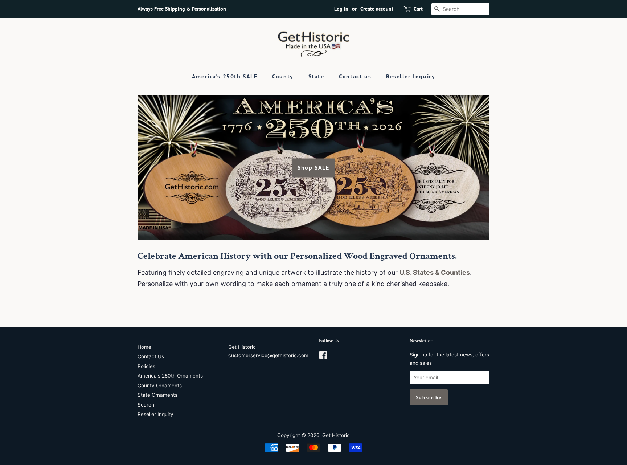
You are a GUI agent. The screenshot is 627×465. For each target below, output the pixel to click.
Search (146, 405)
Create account (376, 8)
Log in (341, 8)
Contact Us (151, 356)
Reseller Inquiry (410, 76)
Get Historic (336, 435)
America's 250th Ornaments (170, 376)
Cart (418, 8)
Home (144, 347)
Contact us (355, 76)
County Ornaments (160, 385)
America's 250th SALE (225, 76)
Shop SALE (313, 167)
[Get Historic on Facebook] (323, 356)
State (316, 76)
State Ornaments (157, 395)
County (283, 76)
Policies (146, 366)
